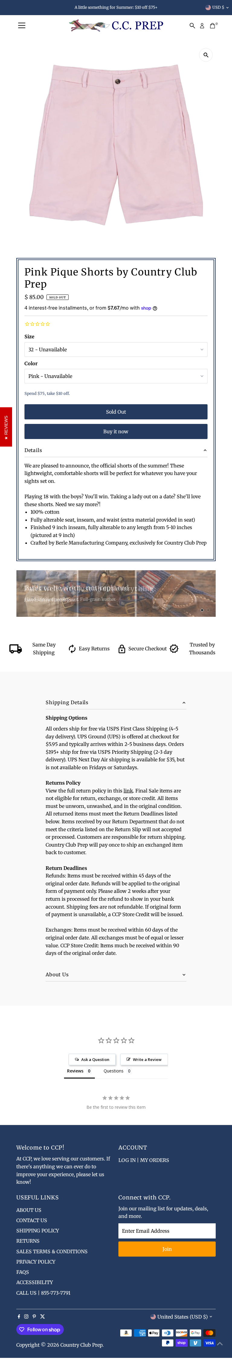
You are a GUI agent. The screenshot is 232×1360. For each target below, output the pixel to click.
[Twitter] (43, 1317)
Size (29, 336)
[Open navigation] (21, 25)
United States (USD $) (182, 1317)
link (128, 791)
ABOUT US (28, 1210)
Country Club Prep (81, 1345)
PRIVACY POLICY (35, 1262)
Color (30, 363)
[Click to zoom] (206, 55)
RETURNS (28, 1241)
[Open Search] (192, 25)
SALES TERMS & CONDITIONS (52, 1251)
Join (167, 1249)
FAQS (22, 1272)
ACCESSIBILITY (34, 1282)
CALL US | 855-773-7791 (43, 1293)
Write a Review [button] (147, 1059)
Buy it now (115, 431)
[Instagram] (26, 1317)
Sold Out (116, 412)
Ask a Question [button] (95, 1059)
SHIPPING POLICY (37, 1231)
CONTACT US (31, 1220)
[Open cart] (212, 25)
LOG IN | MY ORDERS (143, 1160)
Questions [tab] (114, 1071)
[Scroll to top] (220, 1343)
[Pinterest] (34, 1317)
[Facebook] (19, 1317)
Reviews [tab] (75, 1071)
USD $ (218, 7)
